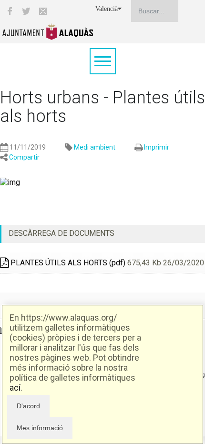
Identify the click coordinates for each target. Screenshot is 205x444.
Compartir (24, 157)
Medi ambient (94, 147)
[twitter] (26, 11)
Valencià (106, 8)
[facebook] (9, 11)
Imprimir (156, 147)
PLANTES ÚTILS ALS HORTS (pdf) (67, 262)
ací (15, 388)
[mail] (43, 11)
